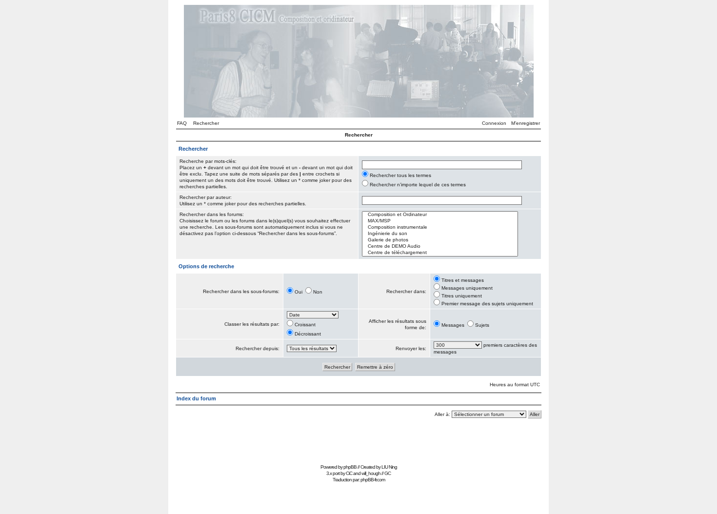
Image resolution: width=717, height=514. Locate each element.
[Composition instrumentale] (440, 227)
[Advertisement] (358, 439)
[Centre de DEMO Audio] (440, 246)
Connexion (494, 123)
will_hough (370, 473)
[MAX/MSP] (440, 221)
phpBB (350, 467)
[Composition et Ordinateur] (440, 215)
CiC (349, 473)
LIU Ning (389, 467)
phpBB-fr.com (372, 479)
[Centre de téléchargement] (440, 253)
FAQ (182, 123)
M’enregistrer (525, 123)
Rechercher (206, 123)
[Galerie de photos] (440, 240)
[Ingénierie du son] (440, 234)
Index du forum (196, 398)
